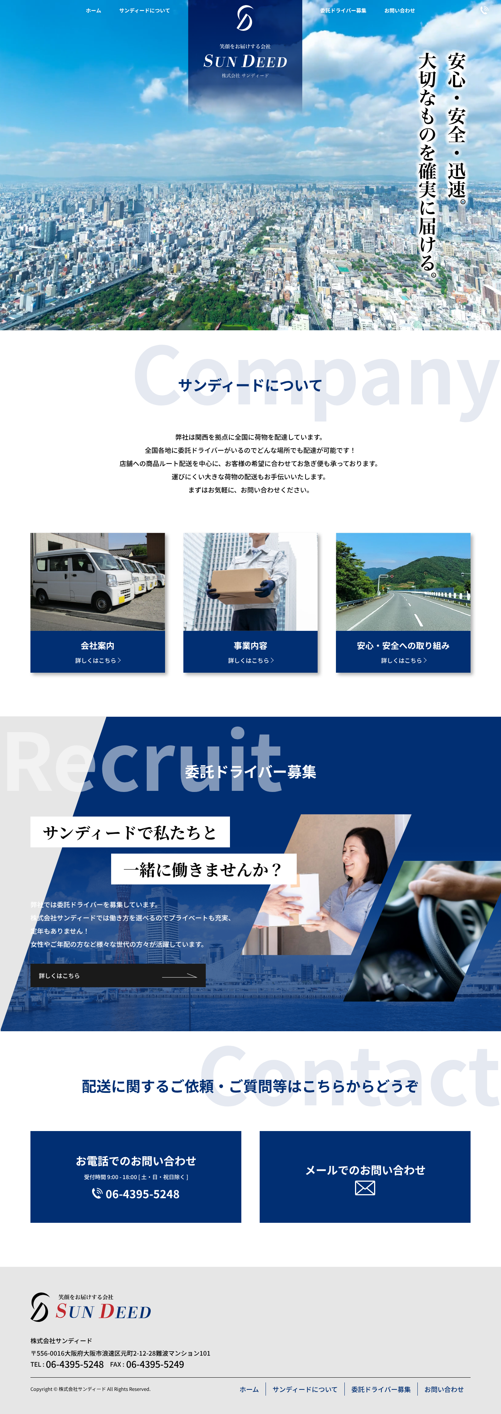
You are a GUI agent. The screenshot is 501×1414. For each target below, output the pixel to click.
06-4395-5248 (75, 1363)
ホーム (93, 10)
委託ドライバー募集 (343, 10)
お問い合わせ (399, 10)
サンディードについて (144, 10)
